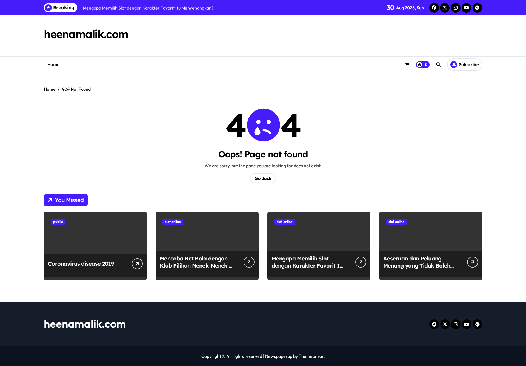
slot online (173, 221)
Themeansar (311, 356)
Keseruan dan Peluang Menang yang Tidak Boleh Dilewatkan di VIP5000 (416, 265)
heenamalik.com (86, 34)
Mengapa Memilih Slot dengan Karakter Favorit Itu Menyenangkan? (308, 265)
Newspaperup (278, 356)
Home (53, 64)
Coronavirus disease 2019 (81, 263)
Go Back (263, 178)
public (58, 221)
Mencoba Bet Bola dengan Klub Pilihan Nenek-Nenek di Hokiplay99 (197, 265)
